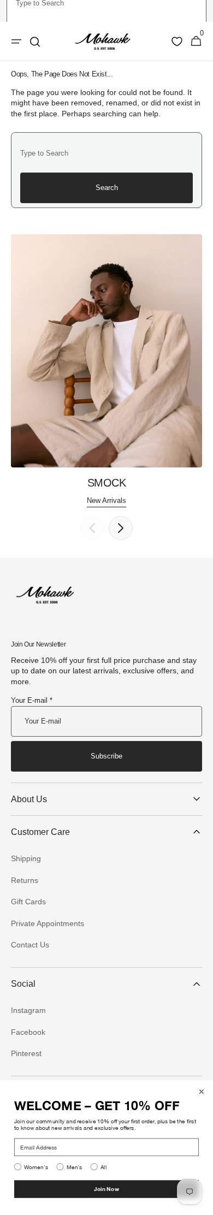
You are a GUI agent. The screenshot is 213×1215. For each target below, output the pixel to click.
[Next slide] (121, 528)
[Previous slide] (92, 528)
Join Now (106, 1189)
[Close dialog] (201, 1091)
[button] (196, 41)
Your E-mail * (31, 700)
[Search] (35, 41)
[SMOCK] (106, 370)
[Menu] (16, 41)
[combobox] (106, 153)
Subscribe (106, 756)
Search (107, 187)
